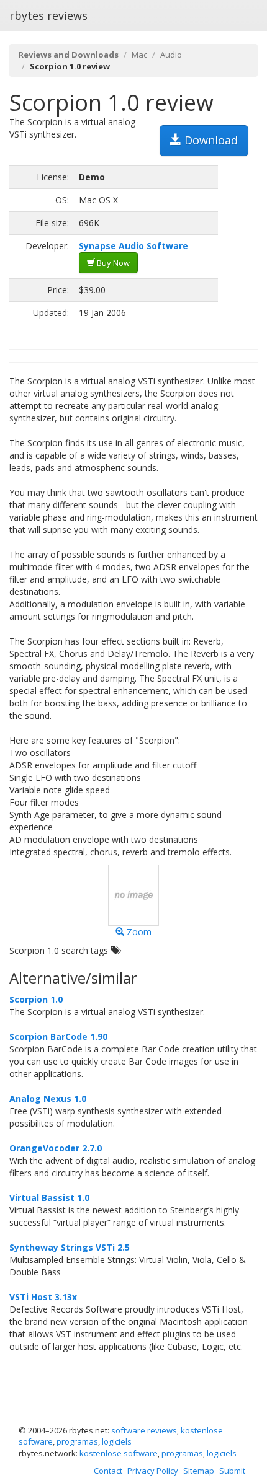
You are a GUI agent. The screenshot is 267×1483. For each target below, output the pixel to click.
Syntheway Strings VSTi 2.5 (69, 1247)
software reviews (144, 1430)
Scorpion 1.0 (36, 999)
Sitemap (198, 1470)
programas (77, 1441)
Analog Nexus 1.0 (47, 1098)
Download (209, 140)
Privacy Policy (152, 1470)
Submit (232, 1470)
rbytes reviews (48, 15)
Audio (171, 54)
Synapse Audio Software (133, 246)
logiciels (117, 1441)
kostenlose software (118, 1453)
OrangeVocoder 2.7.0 (55, 1148)
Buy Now (112, 262)
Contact (108, 1470)
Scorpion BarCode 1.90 (58, 1036)
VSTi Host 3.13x (43, 1297)
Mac (139, 54)
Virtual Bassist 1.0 (49, 1198)
